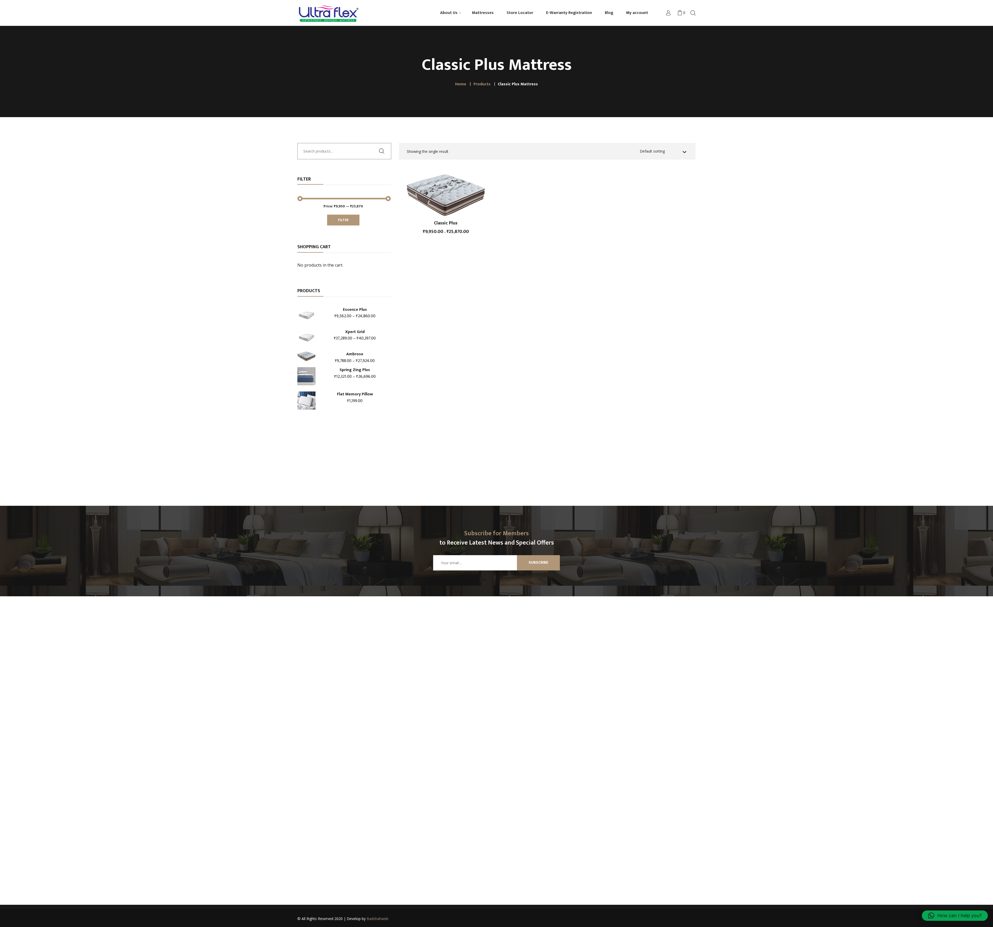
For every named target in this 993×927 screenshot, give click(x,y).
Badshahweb (377, 918)
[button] (955, 915)
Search (383, 151)
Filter (343, 220)
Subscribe (538, 562)
